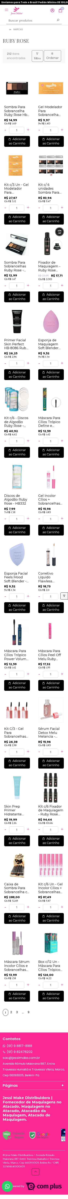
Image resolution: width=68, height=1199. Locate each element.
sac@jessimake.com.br (21, 1057)
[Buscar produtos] (58, 20)
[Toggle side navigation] (7, 10)
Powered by (17, 1186)
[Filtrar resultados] (64, 596)
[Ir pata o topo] (35, 1171)
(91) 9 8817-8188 (19, 1046)
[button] (52, 10)
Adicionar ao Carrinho (17, 141)
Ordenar (52, 58)
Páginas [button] (10, 1085)
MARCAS (18, 29)
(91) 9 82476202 (20, 1051)
